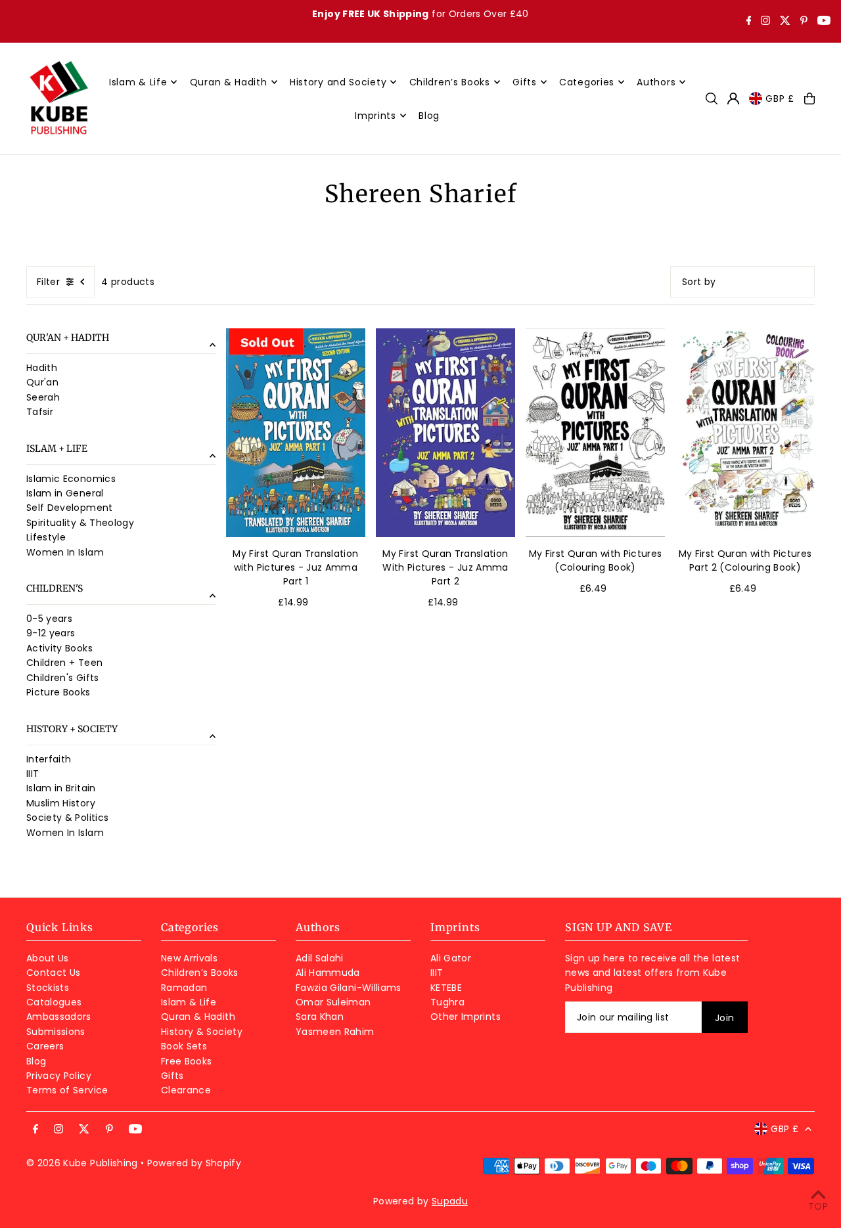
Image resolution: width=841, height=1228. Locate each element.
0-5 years (49, 618)
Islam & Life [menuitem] (138, 82)
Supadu (450, 1201)
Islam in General (65, 493)
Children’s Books (200, 972)
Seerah (43, 397)
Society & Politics (67, 818)
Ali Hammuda (328, 972)
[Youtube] (823, 21)
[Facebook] (749, 21)
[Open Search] (711, 98)
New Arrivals (189, 958)
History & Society (201, 1031)
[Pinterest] (803, 21)
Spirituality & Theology (80, 522)
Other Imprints (465, 1016)
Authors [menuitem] (656, 82)
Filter (48, 281)
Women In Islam (65, 552)
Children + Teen (64, 663)
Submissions (55, 1031)
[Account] (733, 98)
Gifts (172, 1075)
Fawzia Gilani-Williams (348, 987)
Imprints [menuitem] (375, 115)
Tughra (447, 1002)
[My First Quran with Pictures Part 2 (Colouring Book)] (745, 432)
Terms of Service (67, 1090)
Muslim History (60, 803)
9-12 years (51, 633)
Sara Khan (320, 1016)
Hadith (41, 367)
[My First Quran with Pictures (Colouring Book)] (595, 432)
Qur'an (42, 382)
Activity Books (59, 648)
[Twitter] (785, 21)
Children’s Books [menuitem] (449, 82)
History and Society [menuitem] (338, 82)
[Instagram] (765, 21)
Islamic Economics (71, 478)
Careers (45, 1046)
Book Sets (184, 1046)
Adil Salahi (320, 958)
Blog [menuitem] (429, 115)
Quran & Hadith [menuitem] (228, 82)
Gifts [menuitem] (524, 82)
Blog (36, 1061)
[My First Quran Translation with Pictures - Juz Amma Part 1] (295, 432)
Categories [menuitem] (586, 82)
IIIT (32, 773)
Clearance (186, 1090)
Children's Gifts (62, 677)
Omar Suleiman (333, 1002)
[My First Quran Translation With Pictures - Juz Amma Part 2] (445, 432)
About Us (47, 958)
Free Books (186, 1061)
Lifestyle (46, 537)
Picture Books (58, 692)
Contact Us (53, 972)
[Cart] (809, 98)
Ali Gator (450, 958)
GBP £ (779, 98)
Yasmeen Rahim (335, 1031)
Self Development (69, 508)
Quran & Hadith (198, 1016)
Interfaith (49, 759)
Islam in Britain (61, 788)
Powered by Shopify (194, 1163)
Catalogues (54, 1002)
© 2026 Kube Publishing (82, 1163)
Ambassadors (58, 1016)
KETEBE (446, 987)
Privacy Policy (58, 1075)
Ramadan (184, 987)
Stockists (47, 987)
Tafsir (39, 412)
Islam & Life (188, 1002)
